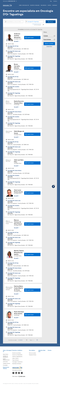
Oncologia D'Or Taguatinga (14, 56)
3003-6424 (10, 52)
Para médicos (32, 350)
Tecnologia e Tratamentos (17, 361)
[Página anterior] (26, 340)
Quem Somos (5, 354)
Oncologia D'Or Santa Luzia (14, 51)
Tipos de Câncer (15, 360)
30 (20, 340)
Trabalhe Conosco (6, 363)
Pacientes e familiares (17, 350)
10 (18, 340)
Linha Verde (5, 361)
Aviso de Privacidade (27, 383)
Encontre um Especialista (17, 354)
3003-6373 (10, 47)
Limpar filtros (49, 46)
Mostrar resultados (49, 43)
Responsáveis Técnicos (6, 368)
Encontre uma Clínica (16, 353)
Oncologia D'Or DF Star (13, 46)
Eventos (49, 350)
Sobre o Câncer (15, 358)
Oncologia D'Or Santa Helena (14, 111)
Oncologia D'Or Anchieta (13, 86)
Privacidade (5, 365)
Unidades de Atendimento (5, 356)
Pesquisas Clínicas (32, 354)
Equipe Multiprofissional (6, 359)
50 (21, 340)
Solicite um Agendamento (17, 356)
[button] (54, 185)
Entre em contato (32, 353)
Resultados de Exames (16, 363)
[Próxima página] (37, 340)
